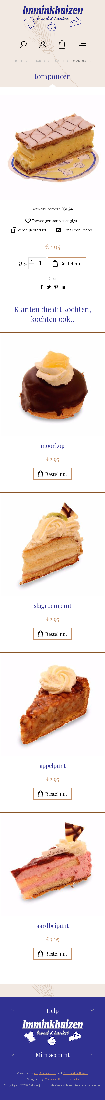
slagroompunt (52, 605)
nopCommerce (45, 1073)
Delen (52, 278)
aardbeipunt (52, 925)
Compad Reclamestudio (62, 1079)
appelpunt (53, 765)
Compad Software (75, 1073)
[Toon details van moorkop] (52, 385)
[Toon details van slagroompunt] (52, 545)
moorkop (52, 445)
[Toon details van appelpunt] (52, 705)
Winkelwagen (62, 44)
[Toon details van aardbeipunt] (52, 865)
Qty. (23, 263)
